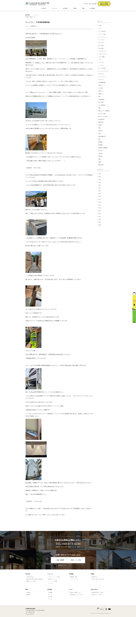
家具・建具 (100, 102)
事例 (83, 8)
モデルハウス (101, 73)
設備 (99, 159)
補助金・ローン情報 (30, 581)
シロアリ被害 (101, 56)
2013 (99, 210)
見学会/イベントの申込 (97, 594)
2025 (99, 176)
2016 (99, 202)
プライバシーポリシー (30, 613)
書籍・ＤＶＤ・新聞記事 (103, 110)
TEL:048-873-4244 (68, 543)
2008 (99, 225)
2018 (99, 196)
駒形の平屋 (100, 164)
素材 (99, 139)
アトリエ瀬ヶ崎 (101, 31)
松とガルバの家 (101, 113)
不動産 (74, 8)
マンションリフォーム (103, 71)
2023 (99, 182)
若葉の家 (100, 156)
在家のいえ (100, 90)
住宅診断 (65, 8)
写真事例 (28, 592)
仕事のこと (100, 85)
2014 (99, 207)
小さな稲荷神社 (101, 105)
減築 (99, 127)
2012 (99, 213)
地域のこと (100, 93)
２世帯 (99, 25)
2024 (99, 179)
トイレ (99, 59)
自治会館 (100, 153)
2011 (99, 216)
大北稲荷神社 (101, 99)
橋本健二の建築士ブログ (75, 592)
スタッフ (50, 594)
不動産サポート (95, 576)
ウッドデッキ (101, 39)
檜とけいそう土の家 (102, 116)
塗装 (99, 96)
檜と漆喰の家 (101, 119)
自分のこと (100, 150)
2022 (99, 185)
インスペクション (102, 37)
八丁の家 (100, 88)
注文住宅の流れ (29, 576)
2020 (99, 190)
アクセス (50, 599)
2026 (99, 173)
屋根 (99, 108)
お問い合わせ (94, 589)
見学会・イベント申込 (76, 560)
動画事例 (28, 594)
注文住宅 (43, 8)
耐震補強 (100, 142)
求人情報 (50, 596)
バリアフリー (101, 62)
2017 (99, 199)
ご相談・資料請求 (60, 560)
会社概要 (50, 592)
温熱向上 (100, 130)
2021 (99, 188)
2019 (99, 193)
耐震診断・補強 (73, 576)
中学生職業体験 (101, 82)
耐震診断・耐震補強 (102, 147)
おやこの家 (100, 45)
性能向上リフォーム (52, 579)
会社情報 (92, 8)
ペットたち (100, 65)
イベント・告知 (101, 34)
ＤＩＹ (99, 28)
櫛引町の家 (100, 122)
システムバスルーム (102, 54)
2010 (99, 219)
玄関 (99, 133)
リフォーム (54, 8)
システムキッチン (102, 51)
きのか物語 (100, 48)
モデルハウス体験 (134, 316)
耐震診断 (100, 145)
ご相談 (134, 301)
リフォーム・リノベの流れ (54, 576)
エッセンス (50, 583)
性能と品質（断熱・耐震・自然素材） (34, 579)
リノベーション (101, 76)
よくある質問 (93, 3)
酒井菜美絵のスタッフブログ (76, 594)
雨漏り (99, 162)
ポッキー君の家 (101, 68)
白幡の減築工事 (101, 136)
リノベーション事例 (52, 581)
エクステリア (101, 42)
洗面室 (99, 125)
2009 (99, 222)
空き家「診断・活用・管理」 (98, 579)
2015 (99, 205)
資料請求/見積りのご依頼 (97, 592)
